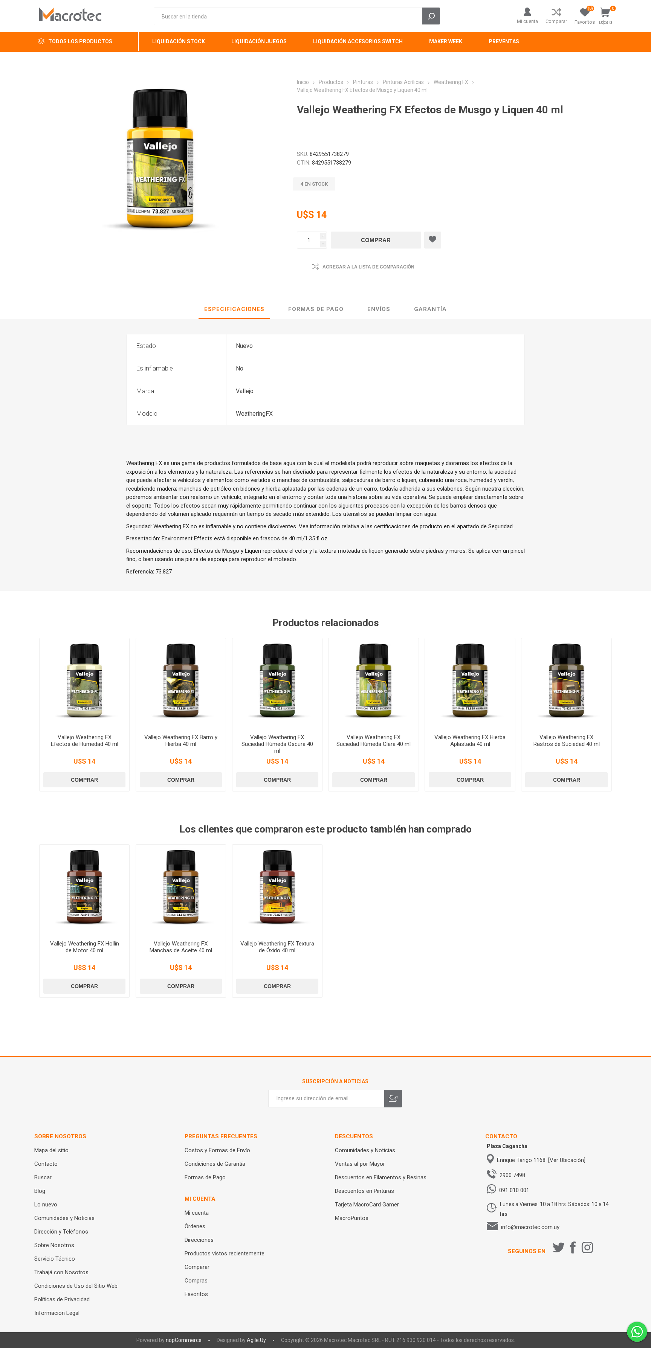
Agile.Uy (256, 1340)
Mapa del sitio (51, 1150)
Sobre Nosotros (54, 1245)
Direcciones (199, 1240)
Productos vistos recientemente (224, 1253)
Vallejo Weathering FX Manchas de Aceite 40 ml (181, 947)
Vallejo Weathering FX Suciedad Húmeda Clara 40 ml (373, 740)
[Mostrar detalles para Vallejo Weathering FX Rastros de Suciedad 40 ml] (566, 683)
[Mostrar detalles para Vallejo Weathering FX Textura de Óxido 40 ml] (277, 890)
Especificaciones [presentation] (234, 309)
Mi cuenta (527, 21)
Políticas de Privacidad (62, 1299)
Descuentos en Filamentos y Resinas (380, 1177)
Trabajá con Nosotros (61, 1272)
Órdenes (195, 1226)
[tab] (234, 309)
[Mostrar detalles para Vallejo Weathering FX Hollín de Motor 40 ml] (85, 890)
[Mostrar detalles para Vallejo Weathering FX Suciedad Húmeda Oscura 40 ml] (277, 683)
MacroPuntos (351, 1218)
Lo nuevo (45, 1204)
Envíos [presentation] (378, 309)
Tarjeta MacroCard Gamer (367, 1204)
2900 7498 (512, 1175)
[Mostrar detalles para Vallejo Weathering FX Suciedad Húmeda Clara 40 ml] (374, 683)
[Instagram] (587, 1247)
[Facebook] (573, 1247)
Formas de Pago (205, 1177)
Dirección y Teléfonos (61, 1231)
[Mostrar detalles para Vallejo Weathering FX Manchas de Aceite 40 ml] (181, 890)
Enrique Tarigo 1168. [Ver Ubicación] (541, 1160)
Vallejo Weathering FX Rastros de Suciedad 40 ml (566, 740)
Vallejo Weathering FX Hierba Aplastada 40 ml (470, 740)
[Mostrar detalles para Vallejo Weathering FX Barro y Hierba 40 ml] (181, 683)
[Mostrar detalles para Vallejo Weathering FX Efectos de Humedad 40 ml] (85, 683)
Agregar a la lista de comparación (368, 267)
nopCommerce (184, 1340)
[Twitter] (559, 1247)
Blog (39, 1191)
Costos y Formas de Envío (217, 1150)
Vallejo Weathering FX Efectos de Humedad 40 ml (84, 740)
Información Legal (56, 1313)
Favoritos (196, 1294)
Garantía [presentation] (430, 309)
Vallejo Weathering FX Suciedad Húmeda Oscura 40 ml (277, 744)
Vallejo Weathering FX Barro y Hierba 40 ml (180, 740)
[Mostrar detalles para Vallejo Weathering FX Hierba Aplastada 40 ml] (470, 683)
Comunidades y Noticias (64, 1218)
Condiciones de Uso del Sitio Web (76, 1285)
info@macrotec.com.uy (530, 1227)
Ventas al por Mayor (360, 1163)
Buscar (43, 1177)
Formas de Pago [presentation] (316, 309)
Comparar (556, 21)
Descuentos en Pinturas (364, 1191)
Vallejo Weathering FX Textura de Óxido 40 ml (277, 947)
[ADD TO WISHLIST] (432, 240)
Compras (196, 1280)
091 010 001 (514, 1190)
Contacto (46, 1163)
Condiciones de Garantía (215, 1163)
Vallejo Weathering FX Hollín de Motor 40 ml (84, 947)
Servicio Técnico (54, 1258)
